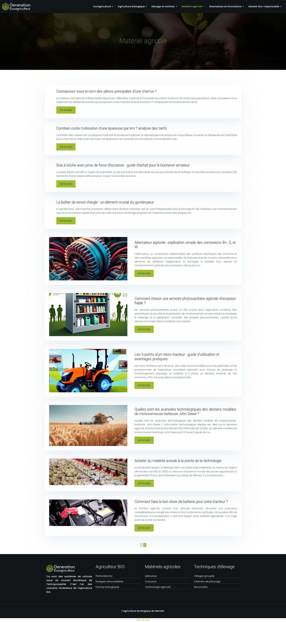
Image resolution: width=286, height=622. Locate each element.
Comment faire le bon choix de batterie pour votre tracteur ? (181, 502)
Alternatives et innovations (225, 6)
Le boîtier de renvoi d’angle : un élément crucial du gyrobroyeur (105, 202)
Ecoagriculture (102, 6)
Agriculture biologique (131, 6)
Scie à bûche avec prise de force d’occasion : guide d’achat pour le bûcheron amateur (123, 165)
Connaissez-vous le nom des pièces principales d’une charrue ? (106, 91)
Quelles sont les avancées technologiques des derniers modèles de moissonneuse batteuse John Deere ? (185, 411)
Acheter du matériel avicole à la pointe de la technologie (178, 461)
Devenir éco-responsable (263, 6)
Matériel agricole (192, 6)
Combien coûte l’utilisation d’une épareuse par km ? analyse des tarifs (111, 128)
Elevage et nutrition (163, 6)
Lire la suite (66, 110)
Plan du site (143, 620)
